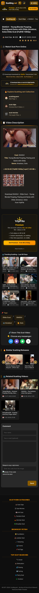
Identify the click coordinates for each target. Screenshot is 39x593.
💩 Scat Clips (19, 504)
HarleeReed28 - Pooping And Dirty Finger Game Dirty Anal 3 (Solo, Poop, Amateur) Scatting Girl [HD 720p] (9, 413)
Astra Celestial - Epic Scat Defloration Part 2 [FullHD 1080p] (28, 285)
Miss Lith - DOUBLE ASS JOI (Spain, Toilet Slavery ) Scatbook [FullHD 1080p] (10, 268)
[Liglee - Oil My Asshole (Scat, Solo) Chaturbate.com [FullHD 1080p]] (10, 278)
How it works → (19, 248)
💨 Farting (19, 571)
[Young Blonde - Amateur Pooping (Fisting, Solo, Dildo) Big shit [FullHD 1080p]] (10, 384)
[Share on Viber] (16, 341)
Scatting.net (10, 19)
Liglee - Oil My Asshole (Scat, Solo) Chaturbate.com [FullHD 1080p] (10, 285)
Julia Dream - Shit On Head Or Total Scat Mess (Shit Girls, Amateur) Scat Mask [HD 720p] (28, 302)
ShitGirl (19, 317)
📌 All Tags (19, 549)
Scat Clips (22, 19)
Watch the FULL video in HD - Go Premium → (19, 77)
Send (32, 483)
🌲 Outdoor (19, 579)
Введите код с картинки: (11, 465)
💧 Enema (19, 545)
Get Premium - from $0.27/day (19, 243)
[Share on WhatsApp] (22, 341)
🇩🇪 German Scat (19, 520)
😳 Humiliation (19, 534)
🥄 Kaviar (19, 560)
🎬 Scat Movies (19, 508)
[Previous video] (3, 362)
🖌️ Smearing (19, 542)
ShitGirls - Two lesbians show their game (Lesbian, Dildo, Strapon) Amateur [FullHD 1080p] (29, 392)
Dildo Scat (7, 317)
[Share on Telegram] (11, 341)
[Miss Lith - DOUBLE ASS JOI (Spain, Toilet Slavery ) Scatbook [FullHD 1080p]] (10, 261)
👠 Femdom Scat (19, 516)
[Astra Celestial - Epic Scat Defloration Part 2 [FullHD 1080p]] (28, 278)
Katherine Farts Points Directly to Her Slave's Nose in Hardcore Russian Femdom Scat (28, 268)
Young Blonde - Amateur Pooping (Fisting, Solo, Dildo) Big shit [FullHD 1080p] (9, 392)
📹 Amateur (7, 323)
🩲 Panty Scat (19, 575)
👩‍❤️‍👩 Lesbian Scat (19, 538)
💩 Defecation (19, 563)
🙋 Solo (20, 323)
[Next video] (35, 362)
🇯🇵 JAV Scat (19, 512)
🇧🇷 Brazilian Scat (19, 524)
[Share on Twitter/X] (28, 341)
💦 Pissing (19, 567)
